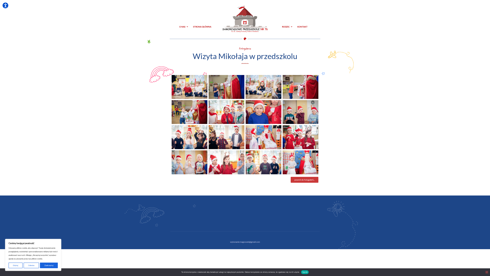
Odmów (31, 265)
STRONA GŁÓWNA (202, 26)
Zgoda (304, 272)
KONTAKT (302, 26)
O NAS (182, 26)
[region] (33, 255)
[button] (304, 180)
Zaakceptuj (48, 265)
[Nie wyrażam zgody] (487, 272)
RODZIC (286, 26)
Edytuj (15, 265)
